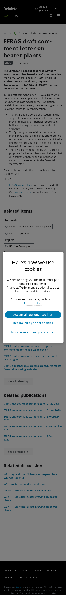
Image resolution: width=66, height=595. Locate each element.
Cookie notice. (33, 303)
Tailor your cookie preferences (33, 332)
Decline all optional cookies (33, 323)
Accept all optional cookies (33, 315)
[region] (33, 297)
